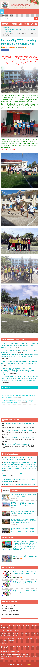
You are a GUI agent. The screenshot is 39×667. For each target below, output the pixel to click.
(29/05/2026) (14, 507)
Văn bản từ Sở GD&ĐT (11, 454)
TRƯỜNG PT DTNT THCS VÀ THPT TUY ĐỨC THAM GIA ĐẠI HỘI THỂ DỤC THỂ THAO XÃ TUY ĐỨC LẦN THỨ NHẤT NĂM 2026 (19, 345)
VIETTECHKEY (27, 664)
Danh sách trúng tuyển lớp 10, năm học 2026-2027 (20, 430)
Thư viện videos (9, 568)
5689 (21, 594)
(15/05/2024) (24, 400)
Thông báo (7, 387)
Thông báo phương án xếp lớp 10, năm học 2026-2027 (20, 424)
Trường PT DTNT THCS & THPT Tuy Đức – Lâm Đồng (20, 24)
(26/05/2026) (14, 515)
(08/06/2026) (14, 498)
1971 (24, 47)
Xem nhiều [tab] (14, 491)
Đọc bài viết (5, 50)
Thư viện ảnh (8, 537)
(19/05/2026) (14, 524)
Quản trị (4, 47)
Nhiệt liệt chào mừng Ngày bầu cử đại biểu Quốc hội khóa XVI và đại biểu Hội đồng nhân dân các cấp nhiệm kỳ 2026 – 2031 (19, 363)
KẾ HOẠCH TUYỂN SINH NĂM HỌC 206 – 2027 (19, 444)
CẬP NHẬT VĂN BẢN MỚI (11, 420)
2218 (21, 558)
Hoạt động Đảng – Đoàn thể (12, 29)
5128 (21, 577)
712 (10, 552)
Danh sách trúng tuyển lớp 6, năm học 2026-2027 (20, 437)
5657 (21, 585)
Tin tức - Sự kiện (27, 29)
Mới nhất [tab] (6, 491)
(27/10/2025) (17, 395)
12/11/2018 (12, 47)
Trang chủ (6, 27)
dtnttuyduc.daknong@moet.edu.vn (17, 654)
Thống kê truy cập (10, 602)
